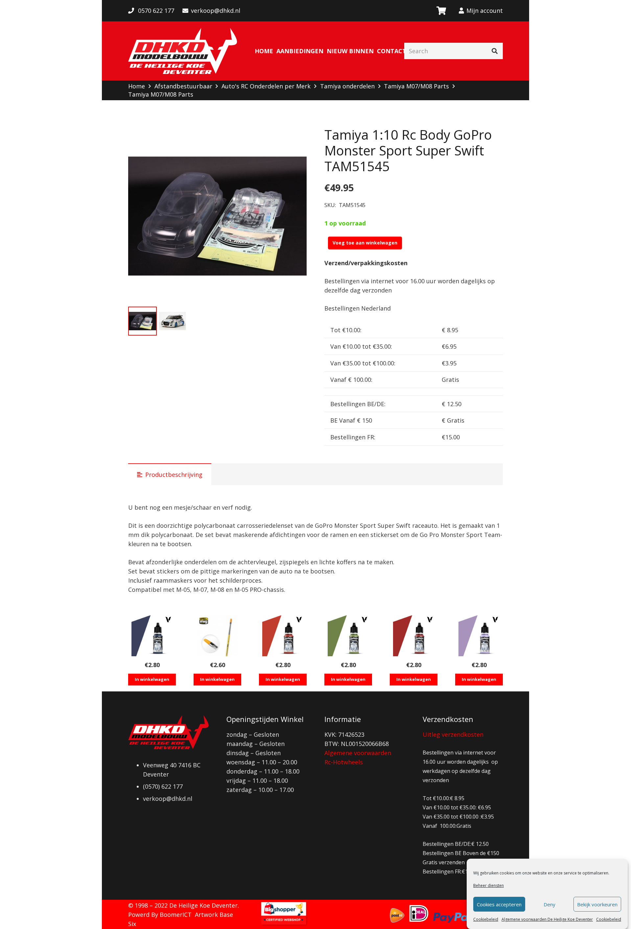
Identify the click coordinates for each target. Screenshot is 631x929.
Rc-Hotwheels (343, 762)
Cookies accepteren (499, 904)
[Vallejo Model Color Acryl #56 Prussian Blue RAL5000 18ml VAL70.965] (152, 635)
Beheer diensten (488, 885)
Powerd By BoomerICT (160, 914)
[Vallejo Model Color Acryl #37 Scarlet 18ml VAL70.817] (282, 635)
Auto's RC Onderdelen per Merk (266, 86)
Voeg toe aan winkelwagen (365, 243)
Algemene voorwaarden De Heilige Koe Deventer (547, 919)
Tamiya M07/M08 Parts (416, 86)
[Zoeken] (494, 51)
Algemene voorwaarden (357, 753)
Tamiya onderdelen (347, 86)
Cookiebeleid (485, 919)
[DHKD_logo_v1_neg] (182, 51)
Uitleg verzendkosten (453, 734)
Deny (549, 904)
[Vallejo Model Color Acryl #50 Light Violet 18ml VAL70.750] (479, 635)
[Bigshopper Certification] (283, 924)
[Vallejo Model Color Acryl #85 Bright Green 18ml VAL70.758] (348, 635)
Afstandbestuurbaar (183, 86)
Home (136, 86)
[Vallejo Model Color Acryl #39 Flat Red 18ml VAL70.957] (413, 635)
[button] (295, 139)
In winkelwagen (152, 679)
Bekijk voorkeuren (597, 904)
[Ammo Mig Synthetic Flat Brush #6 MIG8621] (217, 635)
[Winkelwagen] (441, 10)
